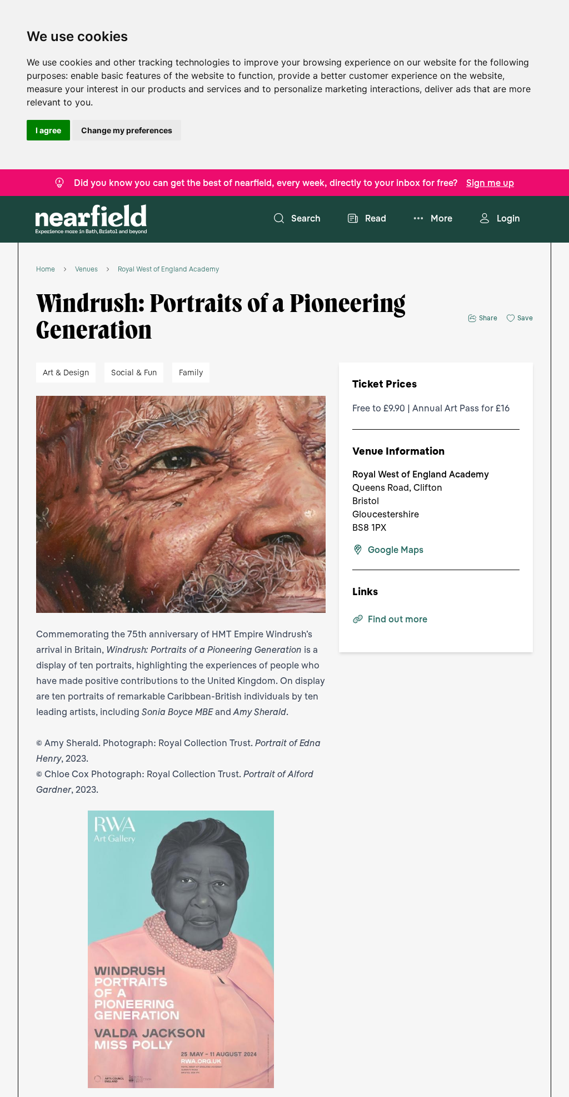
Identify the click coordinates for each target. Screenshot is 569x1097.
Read (375, 218)
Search (306, 218)
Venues (86, 269)
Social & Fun (134, 372)
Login (508, 218)
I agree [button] (48, 130)
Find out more (397, 619)
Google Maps (395, 550)
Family (191, 372)
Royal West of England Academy (168, 269)
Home (45, 269)
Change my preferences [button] (126, 130)
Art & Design (66, 372)
